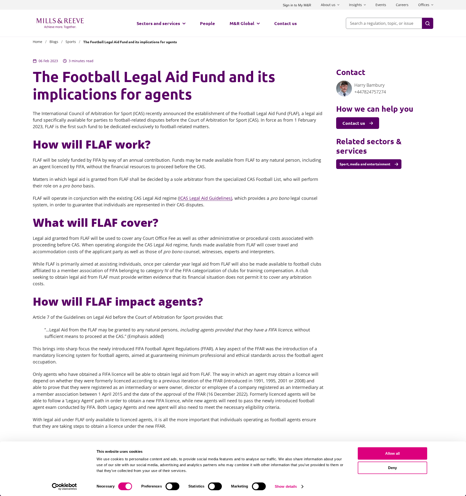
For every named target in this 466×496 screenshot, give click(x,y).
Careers (402, 4)
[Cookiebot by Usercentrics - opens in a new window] (64, 486)
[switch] (172, 486)
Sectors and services (158, 23)
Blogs (54, 41)
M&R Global (242, 23)
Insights (355, 4)
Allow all (392, 453)
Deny (392, 468)
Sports (71, 41)
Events (380, 4)
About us (328, 4)
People (207, 23)
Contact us (285, 23)
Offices (423, 4)
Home (37, 41)
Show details (286, 486)
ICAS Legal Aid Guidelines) (205, 198)
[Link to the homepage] (60, 23)
